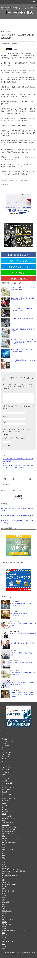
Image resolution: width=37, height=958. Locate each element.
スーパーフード (7, 778)
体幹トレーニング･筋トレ (10, 827)
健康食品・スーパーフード (10, 838)
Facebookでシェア (18, 255)
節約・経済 (5, 902)
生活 (3, 880)
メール (5, 416)
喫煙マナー (24, 180)
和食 (3, 847)
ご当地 (4, 743)
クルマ (4, 759)
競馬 (3, 900)
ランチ (4, 814)
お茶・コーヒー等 (7, 741)
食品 (3, 944)
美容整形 (4, 913)
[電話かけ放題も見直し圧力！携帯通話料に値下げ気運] (5, 329)
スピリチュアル (7, 772)
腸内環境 (4, 922)
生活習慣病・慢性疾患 (9, 884)
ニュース (4, 792)
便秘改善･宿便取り (8, 833)
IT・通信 (4, 739)
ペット (4, 803)
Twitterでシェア (18, 261)
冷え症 (4, 840)
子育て (4, 853)
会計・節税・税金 (7, 822)
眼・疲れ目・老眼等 (8, 891)
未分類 (4, 180)
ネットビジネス (7, 794)
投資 (3, 860)
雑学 (3, 939)
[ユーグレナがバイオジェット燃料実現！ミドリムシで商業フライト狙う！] (5, 308)
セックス (4, 781)
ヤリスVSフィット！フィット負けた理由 (22, 318)
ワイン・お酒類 (7, 816)
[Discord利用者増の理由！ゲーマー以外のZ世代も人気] (5, 360)
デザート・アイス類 (8, 787)
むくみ (4, 747)
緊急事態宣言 (6, 184)
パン (3, 796)
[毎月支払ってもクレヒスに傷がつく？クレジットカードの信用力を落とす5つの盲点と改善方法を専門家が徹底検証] (5, 339)
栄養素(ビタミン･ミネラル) (10, 869)
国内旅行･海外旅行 (8, 849)
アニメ (4, 750)
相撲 (3, 889)
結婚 (3, 908)
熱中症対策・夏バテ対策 (9, 875)
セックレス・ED (7, 783)
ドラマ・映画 (6, 789)
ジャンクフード (7, 770)
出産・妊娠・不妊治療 (9, 842)
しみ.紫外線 (5, 745)
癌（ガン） (5, 886)
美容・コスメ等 (7, 911)
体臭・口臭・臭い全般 (9, 829)
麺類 (3, 948)
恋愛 (3, 858)
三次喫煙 (11, 180)
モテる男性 (5, 811)
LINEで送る (18, 273)
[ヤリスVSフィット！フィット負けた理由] (5, 318)
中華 (3, 820)
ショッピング (6, 765)
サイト (4, 422)
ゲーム (4, 761)
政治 (3, 862)
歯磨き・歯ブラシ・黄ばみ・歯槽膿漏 (13, 871)
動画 (3, 844)
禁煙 (3, 897)
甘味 (3, 878)
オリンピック (6, 756)
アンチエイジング (7, 752)
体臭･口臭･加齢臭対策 (9, 831)
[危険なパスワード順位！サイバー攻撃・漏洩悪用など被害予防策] (5, 349)
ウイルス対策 (6, 754)
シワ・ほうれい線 (7, 767)
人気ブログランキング (18, 498)
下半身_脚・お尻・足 (8, 818)
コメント (6, 391)
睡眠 (3, 893)
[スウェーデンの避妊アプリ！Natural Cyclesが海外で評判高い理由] (5, 287)
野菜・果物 (5, 935)
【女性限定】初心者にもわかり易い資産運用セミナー (18, 515)
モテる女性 (5, 809)
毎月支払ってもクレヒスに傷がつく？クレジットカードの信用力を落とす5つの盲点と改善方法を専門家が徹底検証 (23, 341)
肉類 (3, 917)
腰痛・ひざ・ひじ (7, 919)
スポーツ (4, 774)
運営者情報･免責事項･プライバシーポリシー (15, 930)
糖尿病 (4, 904)
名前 (5, 411)
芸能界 (4, 926)
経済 (3, 906)
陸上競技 (4, 937)
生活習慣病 (5, 882)
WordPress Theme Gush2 (18, 955)
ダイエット (5, 785)
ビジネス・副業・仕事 (9, 798)
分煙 (17, 180)
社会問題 (4, 895)
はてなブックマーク (18, 267)
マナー (4, 807)
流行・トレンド (7, 873)
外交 (3, 851)
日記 (3, 864)
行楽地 (4, 928)
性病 (3, 855)
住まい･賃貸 (5, 825)
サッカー (4, 763)
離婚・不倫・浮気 (7, 941)
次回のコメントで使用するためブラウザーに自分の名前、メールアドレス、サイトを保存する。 (18, 430)
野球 (3, 933)
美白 (3, 915)
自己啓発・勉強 (7, 924)
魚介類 (4, 946)
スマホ (4, 776)
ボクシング (5, 805)
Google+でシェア (18, 278)
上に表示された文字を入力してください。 (14, 438)
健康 (3, 836)
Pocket (15, 49)
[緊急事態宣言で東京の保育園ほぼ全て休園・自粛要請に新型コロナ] (5, 298)
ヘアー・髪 (5, 800)
